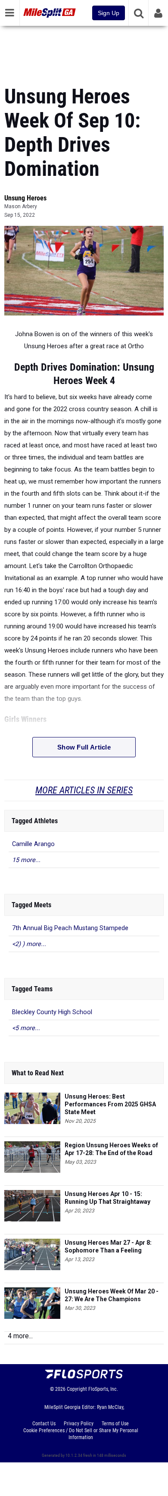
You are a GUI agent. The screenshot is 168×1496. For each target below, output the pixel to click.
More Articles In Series (84, 790)
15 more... (26, 860)
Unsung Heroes (25, 198)
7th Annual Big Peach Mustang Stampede (70, 928)
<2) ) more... (29, 944)
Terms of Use (115, 1424)
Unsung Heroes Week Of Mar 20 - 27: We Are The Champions (112, 1295)
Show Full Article (84, 747)
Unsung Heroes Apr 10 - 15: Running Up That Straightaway (107, 1197)
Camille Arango (33, 844)
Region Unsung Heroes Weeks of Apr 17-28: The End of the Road (111, 1149)
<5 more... (26, 1028)
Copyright (77, 1389)
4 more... (20, 1336)
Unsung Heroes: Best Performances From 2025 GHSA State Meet (110, 1104)
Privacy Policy (78, 1424)
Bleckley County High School (52, 1012)
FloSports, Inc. (103, 1389)
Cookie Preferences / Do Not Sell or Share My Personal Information (80, 1433)
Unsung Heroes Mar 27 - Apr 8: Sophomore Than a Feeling (108, 1246)
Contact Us (44, 1424)
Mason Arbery (20, 206)
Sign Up (108, 12)
